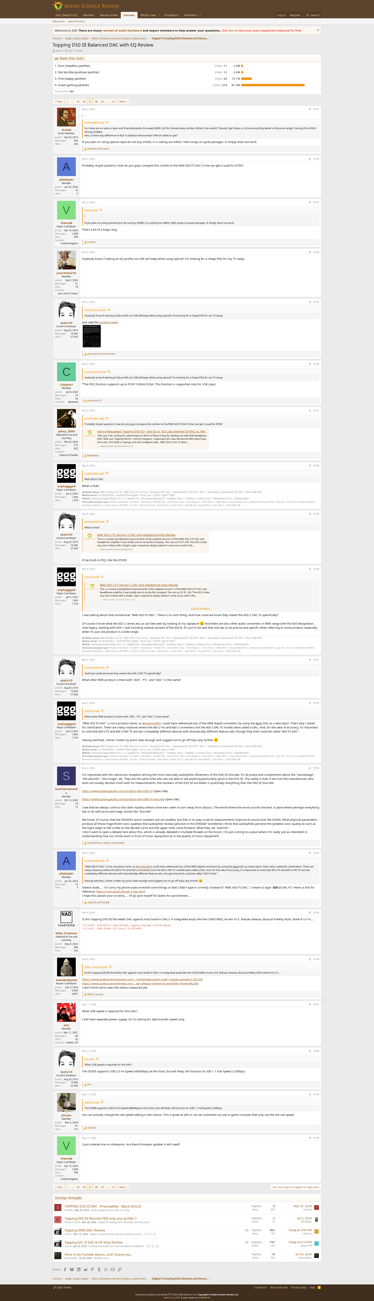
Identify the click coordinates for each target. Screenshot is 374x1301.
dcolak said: (91, 210)
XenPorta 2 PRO (172, 1297)
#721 (316, 109)
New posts (59, 21)
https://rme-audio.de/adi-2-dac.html (120, 891)
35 (78, 101)
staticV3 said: (92, 576)
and (98, 148)
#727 (316, 410)
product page (108, 322)
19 (154, 1234)
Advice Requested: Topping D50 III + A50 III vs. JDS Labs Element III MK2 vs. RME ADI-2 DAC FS (161, 431)
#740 (316, 1138)
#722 (316, 158)
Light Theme (63, 1287)
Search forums (76, 21)
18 (150, 1234)
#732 (316, 703)
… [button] (72, 101)
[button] (159, 15)
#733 (316, 768)
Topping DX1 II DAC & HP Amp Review (93, 1242)
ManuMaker (71, 1258)
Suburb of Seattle (68, 455)
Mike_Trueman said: (96, 967)
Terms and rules (279, 1287)
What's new (148, 15)
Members (190, 15)
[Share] (309, 109)
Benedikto (306, 1221)
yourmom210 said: (95, 309)
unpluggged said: (95, 521)
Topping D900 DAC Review (84, 1230)
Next (122, 101)
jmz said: (89, 1058)
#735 (316, 912)
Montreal (73, 402)
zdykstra (307, 1233)
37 (90, 101)
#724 (316, 252)
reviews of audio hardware (122, 30)
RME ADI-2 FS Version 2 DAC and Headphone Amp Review (136, 535)
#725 (316, 302)
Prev (60, 101)
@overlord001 (152, 723)
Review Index (109, 15)
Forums (129, 15)
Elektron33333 (72, 1222)
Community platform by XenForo (166, 1294)
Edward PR (306, 1245)
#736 (316, 959)
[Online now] (66, 1111)
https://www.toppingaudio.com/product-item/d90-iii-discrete (123, 799)
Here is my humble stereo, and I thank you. (98, 1254)
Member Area (101, 1258)
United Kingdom (69, 243)
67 (113, 101)
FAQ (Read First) (66, 15)
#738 (316, 1051)
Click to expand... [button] (201, 608)
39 (102, 101)
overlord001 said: (94, 122)
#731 (316, 659)
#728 (316, 465)
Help (312, 1287)
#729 (316, 514)
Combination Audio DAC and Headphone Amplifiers (116, 1246)
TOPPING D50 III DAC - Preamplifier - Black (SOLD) (102, 1206)
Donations (171, 15)
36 (84, 101)
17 (145, 1234)
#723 (316, 202)
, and (105, 842)
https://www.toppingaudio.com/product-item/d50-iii (117, 791)
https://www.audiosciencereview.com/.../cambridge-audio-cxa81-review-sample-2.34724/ (142, 979)
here (231, 30)
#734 (316, 853)
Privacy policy (299, 1287)
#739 (316, 1094)
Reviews (88, 15)
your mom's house (68, 293)
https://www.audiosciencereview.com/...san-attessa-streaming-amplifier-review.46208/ (140, 983)
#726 (316, 364)
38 (96, 101)
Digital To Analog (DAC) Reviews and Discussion (124, 1222)
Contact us (260, 1287)
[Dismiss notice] (317, 30)
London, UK (72, 1042)
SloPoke (68, 1210)
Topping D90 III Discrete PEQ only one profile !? (100, 1218)
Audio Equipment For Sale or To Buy (110, 1210)
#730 (316, 569)
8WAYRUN (205, 1297)
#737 (316, 1004)
